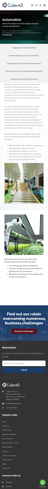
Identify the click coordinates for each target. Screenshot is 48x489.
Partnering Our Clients (10, 443)
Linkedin (9, 486)
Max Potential (7, 447)
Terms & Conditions (9, 455)
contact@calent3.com (14, 403)
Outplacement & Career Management (24, 63)
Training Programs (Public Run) (24, 79)
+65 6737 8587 (11, 408)
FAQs (4, 464)
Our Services (14, 31)
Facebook (9, 482)
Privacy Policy (7, 460)
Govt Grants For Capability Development (24, 71)
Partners (5, 451)
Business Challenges (24, 331)
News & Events (7, 438)
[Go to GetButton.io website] (42, 486)
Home (4, 31)
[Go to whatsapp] (42, 482)
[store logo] (12, 5)
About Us (5, 426)
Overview (26, 31)
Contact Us (6, 468)
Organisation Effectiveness (24, 48)
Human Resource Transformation (24, 55)
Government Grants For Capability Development (21, 33)
